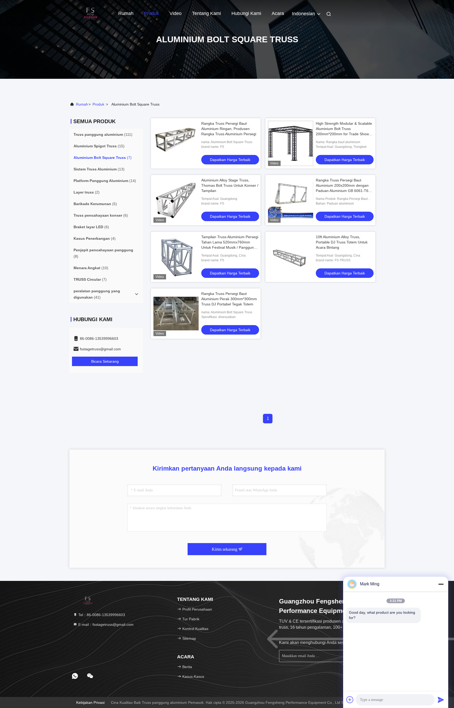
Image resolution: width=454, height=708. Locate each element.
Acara (278, 13)
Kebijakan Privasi (90, 702)
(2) (87, 192)
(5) (95, 204)
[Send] (441, 699)
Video (175, 13)
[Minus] (441, 584)
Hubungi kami (246, 13)
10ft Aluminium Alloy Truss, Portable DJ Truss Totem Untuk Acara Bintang (342, 242)
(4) (95, 238)
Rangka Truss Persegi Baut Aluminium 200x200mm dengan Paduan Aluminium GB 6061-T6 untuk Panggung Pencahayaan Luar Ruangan (342, 190)
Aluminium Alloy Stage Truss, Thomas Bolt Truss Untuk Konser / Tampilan (229, 185)
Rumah (125, 13)
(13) (99, 169)
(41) (97, 294)
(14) (105, 181)
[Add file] (350, 699)
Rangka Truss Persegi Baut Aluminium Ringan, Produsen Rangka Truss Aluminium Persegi (228, 128)
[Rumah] (90, 13)
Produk (151, 13)
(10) (91, 268)
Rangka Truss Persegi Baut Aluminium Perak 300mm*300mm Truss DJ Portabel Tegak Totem (229, 298)
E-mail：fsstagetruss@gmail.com (105, 624)
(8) (103, 253)
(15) (99, 146)
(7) (103, 157)
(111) (103, 134)
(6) (101, 215)
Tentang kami (206, 13)
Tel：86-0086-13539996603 (101, 615)
